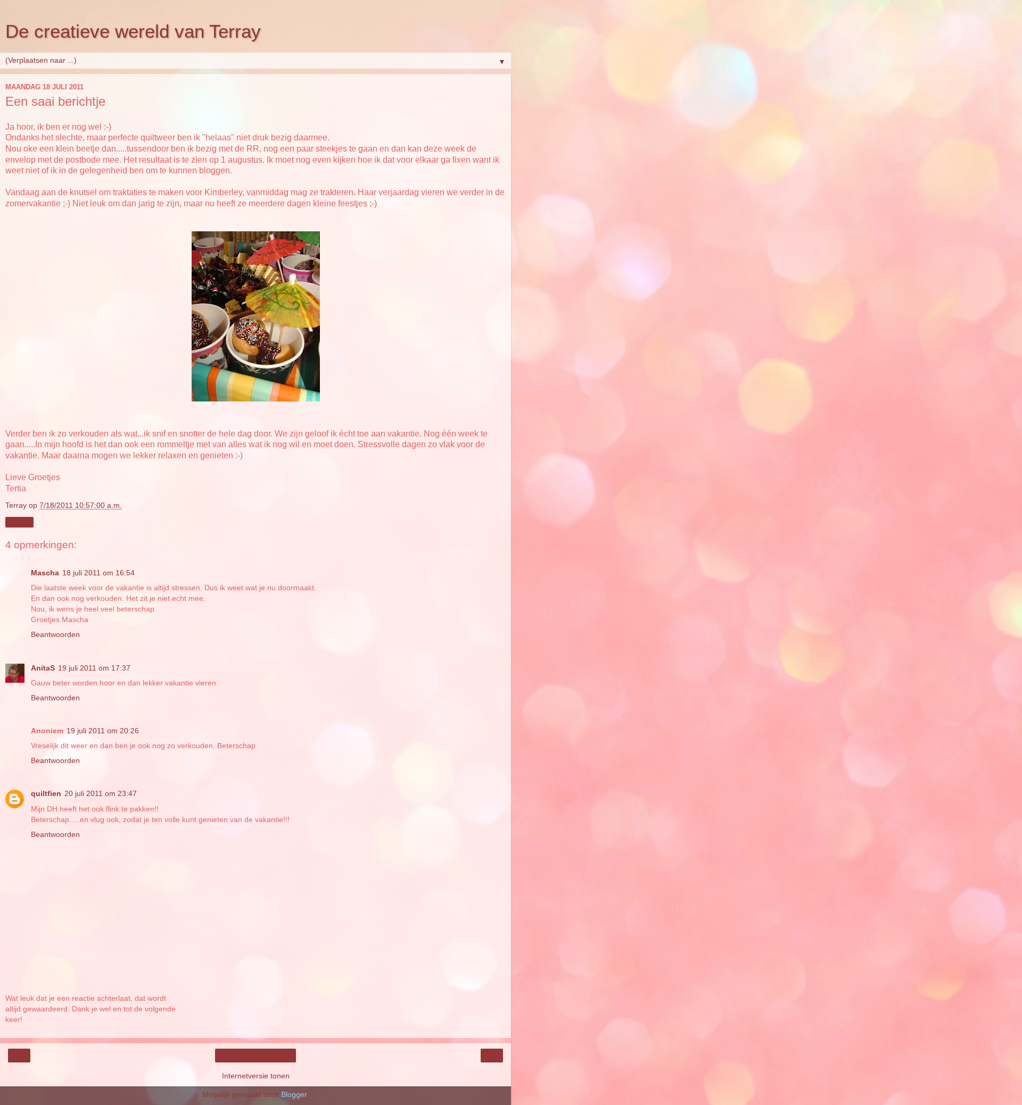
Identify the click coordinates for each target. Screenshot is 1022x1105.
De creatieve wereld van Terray (133, 31)
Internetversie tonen (256, 1075)
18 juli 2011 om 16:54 (98, 572)
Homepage (256, 1055)
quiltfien (46, 793)
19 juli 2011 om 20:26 (103, 730)
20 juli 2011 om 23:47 (100, 793)
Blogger (294, 1094)
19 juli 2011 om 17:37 (94, 668)
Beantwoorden (55, 634)
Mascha (45, 572)
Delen (19, 522)
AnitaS (43, 668)
